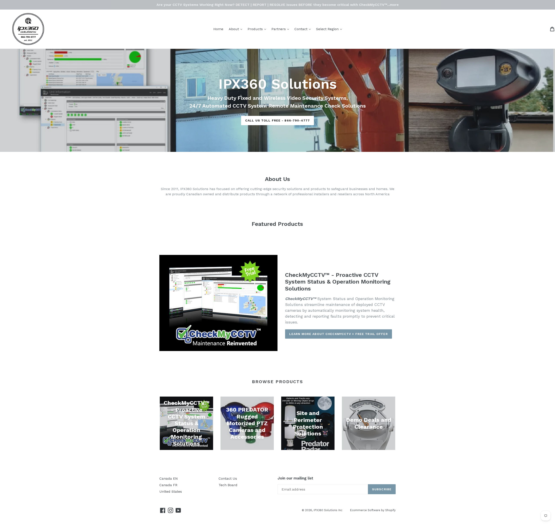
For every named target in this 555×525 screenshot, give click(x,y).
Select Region (330, 29)
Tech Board (228, 485)
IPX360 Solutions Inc (327, 510)
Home (218, 29)
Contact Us (228, 478)
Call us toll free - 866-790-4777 (277, 120)
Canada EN (168, 478)
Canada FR (168, 485)
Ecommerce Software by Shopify (373, 510)
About (236, 29)
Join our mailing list (295, 478)
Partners (281, 29)
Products (258, 29)
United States (170, 491)
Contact (303, 29)
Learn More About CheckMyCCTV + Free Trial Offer (338, 334)
